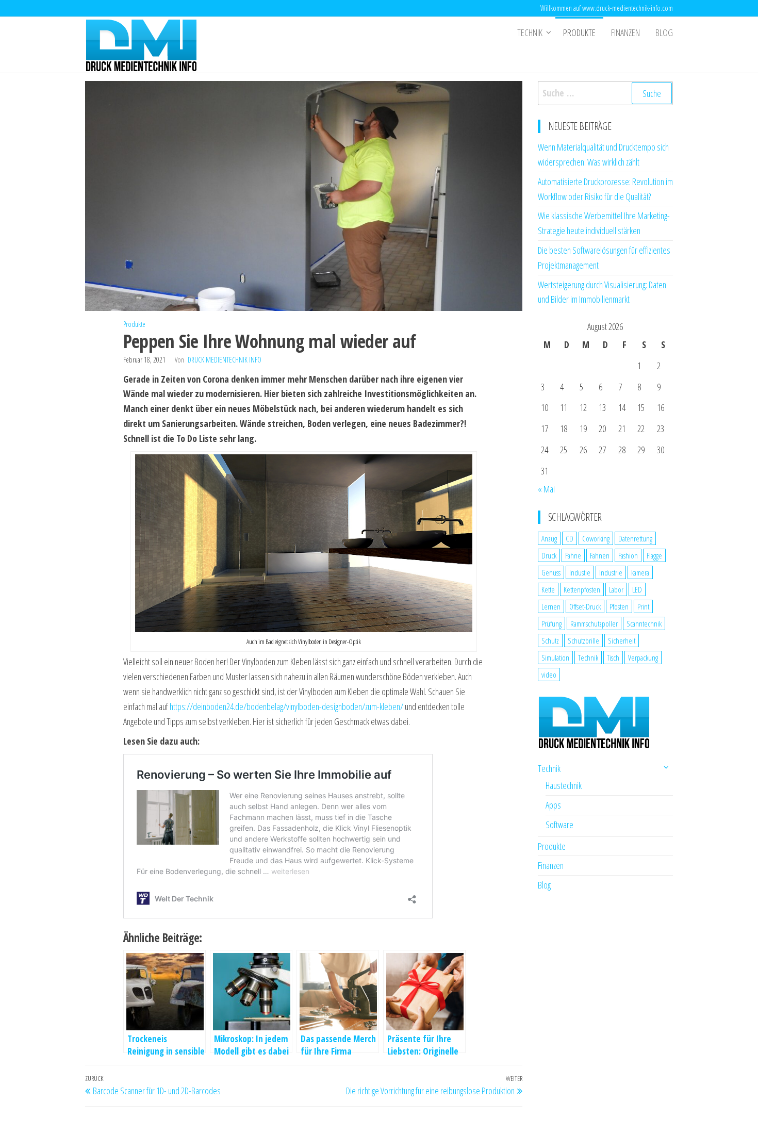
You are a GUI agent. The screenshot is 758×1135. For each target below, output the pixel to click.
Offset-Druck (585, 606)
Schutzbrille (583, 640)
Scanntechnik (644, 623)
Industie (579, 572)
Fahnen (599, 555)
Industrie (610, 572)
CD (569, 538)
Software (559, 824)
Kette (548, 589)
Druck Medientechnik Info (224, 360)
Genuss (551, 572)
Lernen (551, 606)
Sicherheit (621, 640)
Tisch (613, 657)
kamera (640, 572)
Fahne (573, 555)
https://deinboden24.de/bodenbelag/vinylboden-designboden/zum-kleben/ (286, 706)
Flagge (654, 555)
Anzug (549, 538)
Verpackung (643, 657)
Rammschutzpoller (594, 623)
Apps (553, 805)
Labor (616, 589)
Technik (529, 32)
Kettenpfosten (582, 589)
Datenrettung (635, 538)
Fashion (628, 555)
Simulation (555, 657)
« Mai (546, 489)
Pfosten (619, 606)
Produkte (579, 32)
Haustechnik (564, 785)
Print (643, 606)
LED (637, 589)
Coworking (595, 538)
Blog (664, 32)
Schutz (550, 640)
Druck (548, 555)
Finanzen (625, 32)
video (548, 674)
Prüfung (551, 623)
